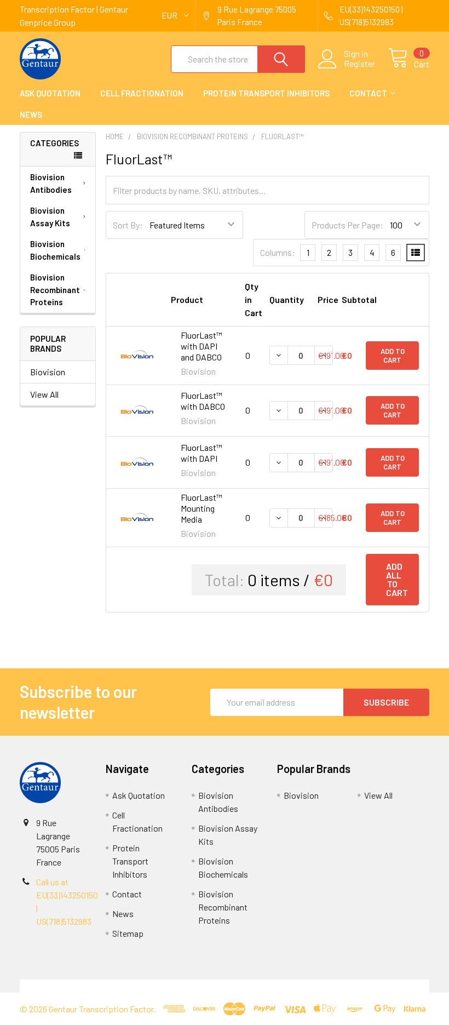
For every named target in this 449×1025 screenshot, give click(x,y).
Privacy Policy (378, 986)
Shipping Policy (173, 986)
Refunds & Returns (275, 986)
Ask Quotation (50, 93)
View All (44, 394)
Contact (368, 93)
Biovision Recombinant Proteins (55, 289)
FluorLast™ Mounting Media (201, 508)
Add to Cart (393, 355)
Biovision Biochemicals (55, 250)
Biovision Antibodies (51, 183)
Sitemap (127, 933)
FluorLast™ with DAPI (201, 452)
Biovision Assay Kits (50, 216)
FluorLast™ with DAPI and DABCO (201, 346)
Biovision (47, 372)
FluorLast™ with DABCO (203, 400)
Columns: (277, 252)
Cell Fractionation (141, 93)
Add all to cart (397, 579)
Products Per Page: (347, 225)
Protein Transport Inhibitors (266, 93)
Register (359, 63)
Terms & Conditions (71, 986)
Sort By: (128, 225)
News (31, 114)
